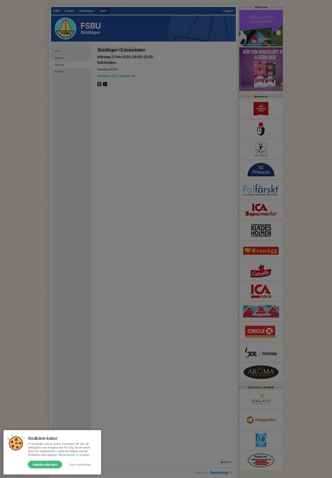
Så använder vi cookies (74, 455)
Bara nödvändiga (80, 464)
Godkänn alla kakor (45, 464)
